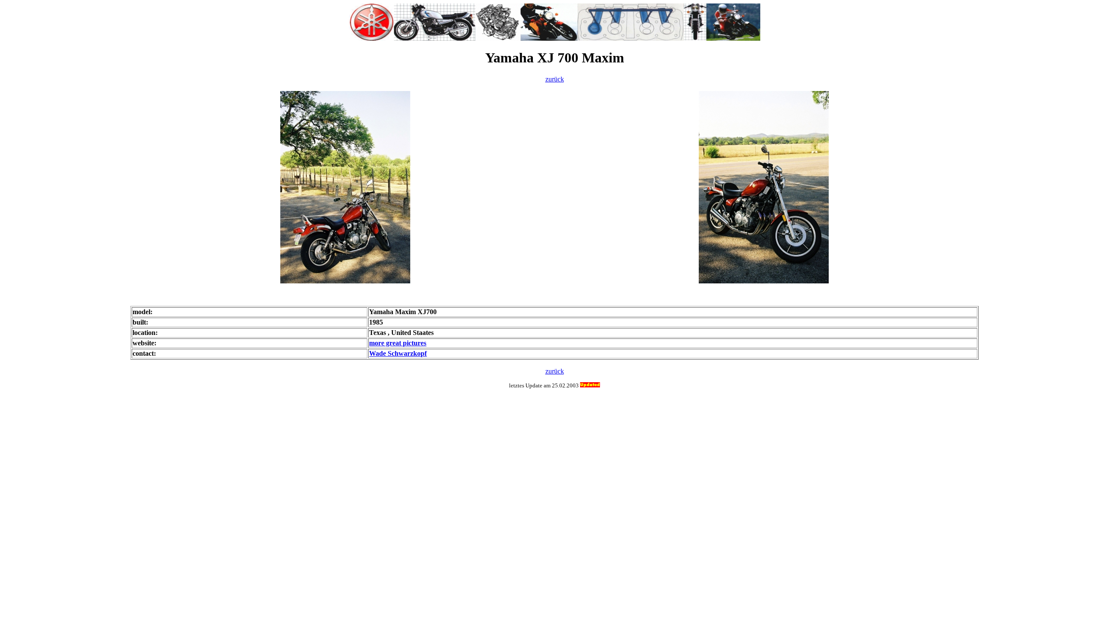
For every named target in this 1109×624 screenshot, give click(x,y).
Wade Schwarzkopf (398, 353)
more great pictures (397, 343)
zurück (554, 79)
